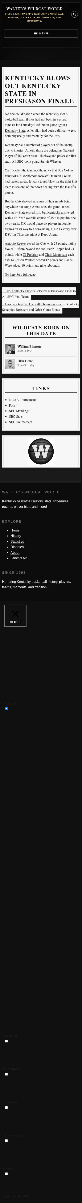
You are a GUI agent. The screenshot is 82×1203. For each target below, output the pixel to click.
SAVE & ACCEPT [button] (17, 1196)
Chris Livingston (56, 254)
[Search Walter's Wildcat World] (74, 14)
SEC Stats (15, 416)
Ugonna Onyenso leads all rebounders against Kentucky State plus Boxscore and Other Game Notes (40, 307)
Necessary (16, 708)
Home (15, 530)
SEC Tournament (20, 422)
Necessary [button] (11, 703)
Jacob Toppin (55, 248)
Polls (12, 405)
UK (19, 176)
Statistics (17, 541)
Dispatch (17, 547)
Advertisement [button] (13, 1135)
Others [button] (8, 1168)
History (16, 536)
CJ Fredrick (30, 254)
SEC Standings (19, 410)
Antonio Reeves (15, 243)
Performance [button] (12, 1069)
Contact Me (19, 558)
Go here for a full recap (20, 274)
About (15, 552)
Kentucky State (15, 130)
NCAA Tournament (22, 399)
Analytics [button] (10, 1102)
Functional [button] (11, 1035)
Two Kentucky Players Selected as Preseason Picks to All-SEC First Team (39, 293)
